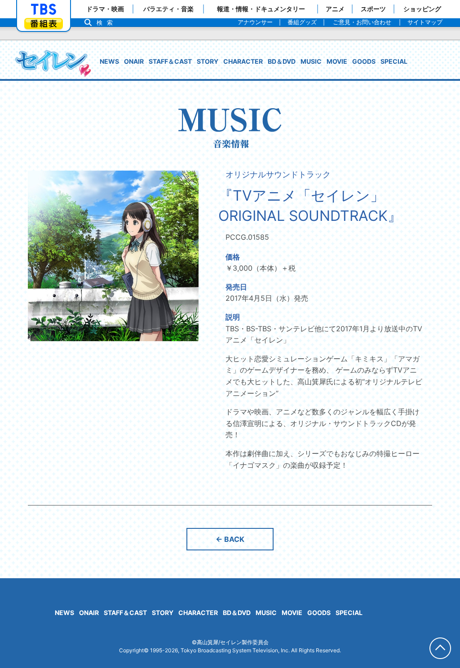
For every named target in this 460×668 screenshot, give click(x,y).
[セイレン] (52, 63)
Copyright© (134, 650)
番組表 (43, 23)
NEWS (109, 61)
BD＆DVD (282, 61)
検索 (107, 22)
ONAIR (134, 61)
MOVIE (337, 61)
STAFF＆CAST (170, 61)
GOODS (364, 61)
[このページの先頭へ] (440, 648)
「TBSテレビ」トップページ (43, 9)
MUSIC (311, 61)
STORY (207, 61)
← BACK (230, 539)
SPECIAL (393, 61)
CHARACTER (243, 61)
